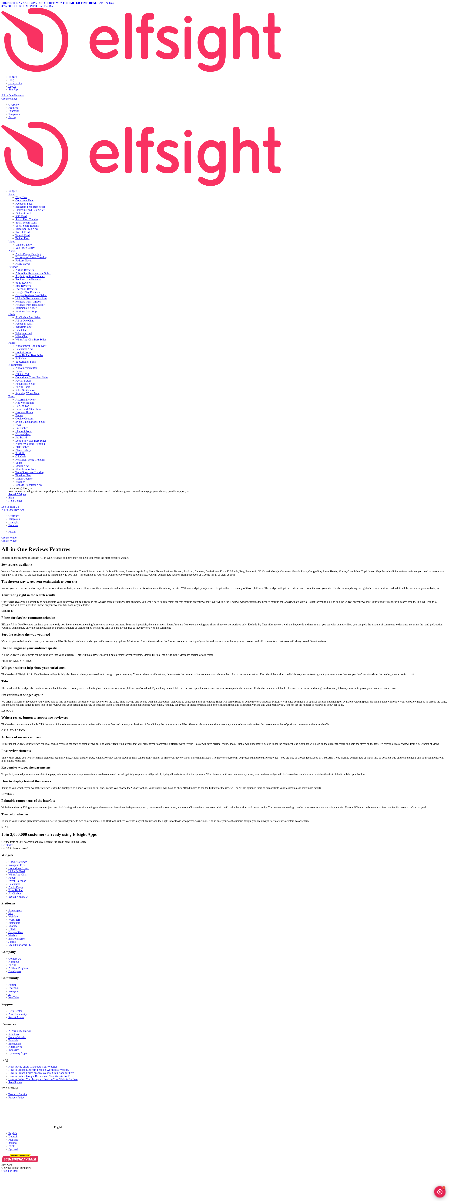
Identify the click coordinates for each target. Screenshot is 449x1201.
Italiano (12, 1142)
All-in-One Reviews (12, 95)
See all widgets (18, 896)
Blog (11, 79)
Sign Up (13, 89)
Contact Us (14, 958)
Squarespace (15, 910)
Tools (11, 396)
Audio (11, 251)
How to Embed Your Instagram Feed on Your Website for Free (43, 1079)
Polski (11, 1145)
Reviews (13, 266)
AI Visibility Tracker (19, 1030)
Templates (14, 114)
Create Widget (9, 537)
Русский (13, 1149)
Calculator (14, 883)
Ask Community (17, 1014)
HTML (12, 929)
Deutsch (13, 1136)
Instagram (13, 991)
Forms (11, 342)
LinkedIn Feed (16, 871)
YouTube (13, 997)
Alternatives (15, 1046)
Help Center (15, 83)
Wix (10, 913)
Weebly (12, 935)
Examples (13, 110)
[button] (439, 1191)
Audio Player (15, 887)
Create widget (9, 98)
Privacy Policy (16, 1097)
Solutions (13, 1034)
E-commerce (15, 364)
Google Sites (15, 932)
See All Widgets (17, 494)
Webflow (13, 916)
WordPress (14, 919)
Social (11, 194)
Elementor (14, 922)
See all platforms (20, 944)
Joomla (12, 941)
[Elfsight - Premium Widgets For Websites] (141, 70)
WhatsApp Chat (17, 874)
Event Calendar (17, 880)
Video (11, 241)
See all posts (15, 1082)
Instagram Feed (16, 865)
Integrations (14, 1043)
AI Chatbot (14, 893)
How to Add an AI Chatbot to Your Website (32, 1066)
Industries (13, 1049)
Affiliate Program (18, 968)
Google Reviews (17, 861)
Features (13, 107)
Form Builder (15, 890)
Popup (12, 877)
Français (13, 1139)
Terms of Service (17, 1094)
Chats (11, 314)
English (12, 1133)
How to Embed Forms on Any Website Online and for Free (41, 1072)
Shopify (12, 925)
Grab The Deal (9, 1170)
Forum (12, 984)
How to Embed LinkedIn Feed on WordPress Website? (38, 1069)
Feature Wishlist (17, 1037)
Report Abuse (16, 1017)
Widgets (12, 76)
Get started (7, 845)
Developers (14, 971)
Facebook (13, 987)
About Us (13, 961)
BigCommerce (16, 938)
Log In (12, 86)
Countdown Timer (18, 868)
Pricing (12, 117)
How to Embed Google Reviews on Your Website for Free (40, 1076)
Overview (13, 104)
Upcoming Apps (17, 1053)
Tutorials (13, 1040)
